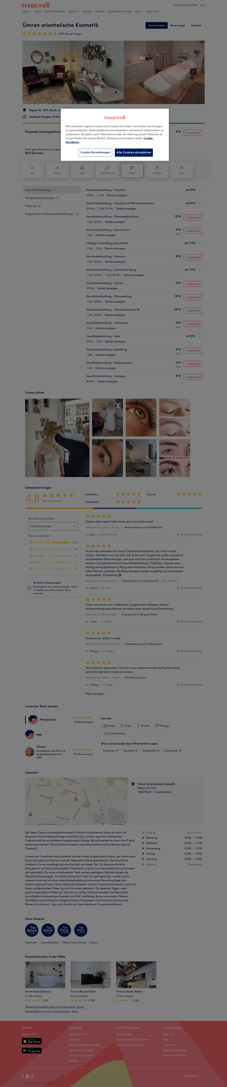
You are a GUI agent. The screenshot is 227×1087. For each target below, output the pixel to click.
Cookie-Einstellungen (95, 152)
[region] (115, 135)
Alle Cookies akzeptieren (134, 152)
